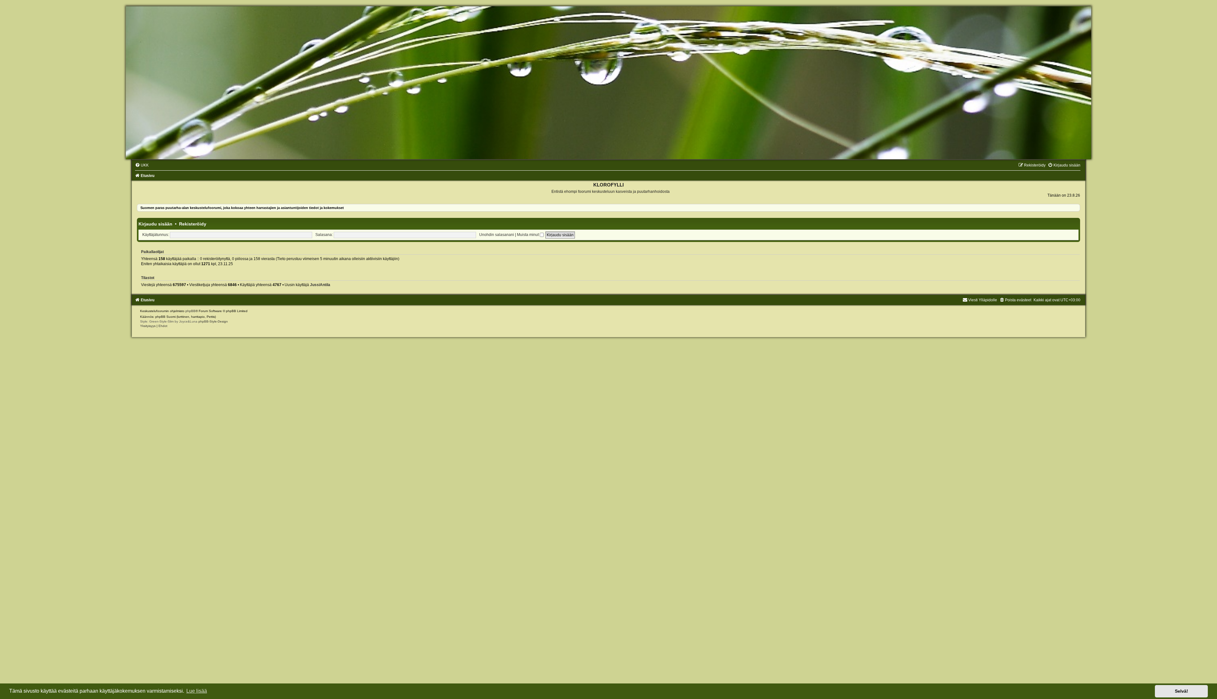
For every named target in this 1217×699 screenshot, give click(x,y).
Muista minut (528, 234)
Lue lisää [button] (196, 691)
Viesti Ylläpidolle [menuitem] (982, 300)
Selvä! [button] (1181, 691)
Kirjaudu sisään (155, 223)
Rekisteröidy (192, 223)
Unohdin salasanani (496, 234)
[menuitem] (142, 165)
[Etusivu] (608, 82)
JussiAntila (320, 285)
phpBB (190, 311)
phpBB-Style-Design (213, 321)
